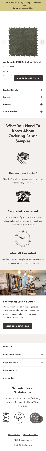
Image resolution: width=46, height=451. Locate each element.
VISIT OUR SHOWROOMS (17, 326)
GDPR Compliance (23, 440)
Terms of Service (30, 434)
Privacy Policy (14, 434)
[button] (42, 42)
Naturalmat (27, 444)
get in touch (33, 221)
